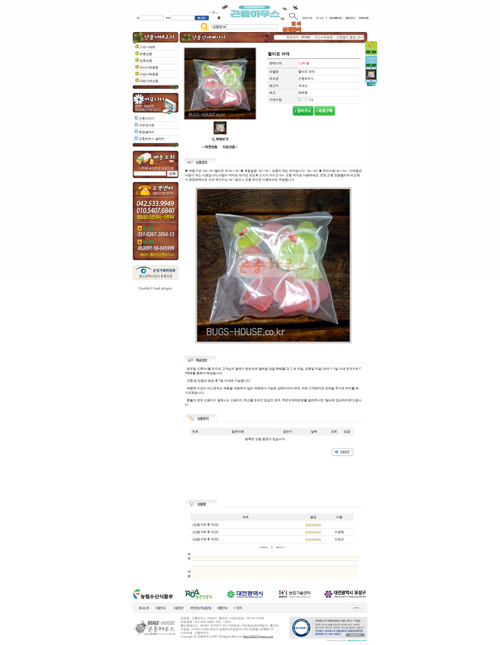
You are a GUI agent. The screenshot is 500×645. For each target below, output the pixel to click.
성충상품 (145, 60)
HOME (306, 37)
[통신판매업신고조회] (155, 278)
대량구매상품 (148, 81)
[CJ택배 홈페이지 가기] (155, 164)
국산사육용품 (148, 67)
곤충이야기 (146, 118)
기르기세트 (147, 47)
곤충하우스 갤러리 (152, 139)
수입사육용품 (148, 74)
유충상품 (145, 54)
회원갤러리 (146, 132)
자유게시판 (146, 125)
